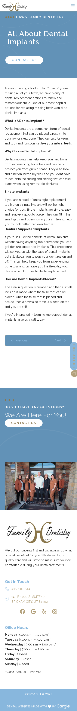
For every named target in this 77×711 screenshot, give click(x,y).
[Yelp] (43, 611)
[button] (73, 6)
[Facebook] (22, 611)
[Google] (33, 611)
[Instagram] (54, 611)
